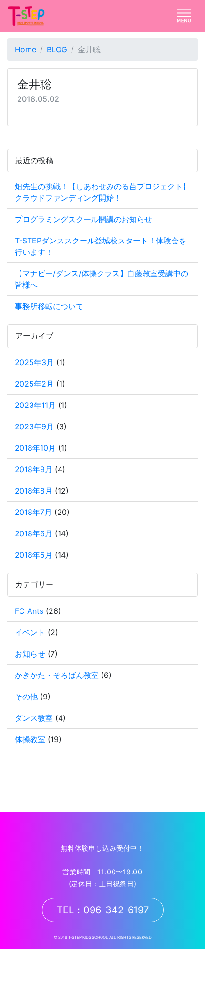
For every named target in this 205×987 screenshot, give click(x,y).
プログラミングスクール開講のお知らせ (83, 219)
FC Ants (29, 611)
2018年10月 (35, 448)
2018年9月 (33, 469)
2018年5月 (33, 555)
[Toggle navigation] (184, 15)
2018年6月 (33, 533)
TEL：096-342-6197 (103, 910)
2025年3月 (34, 362)
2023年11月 (35, 405)
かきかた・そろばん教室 (57, 675)
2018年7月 (33, 512)
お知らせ (30, 653)
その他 (26, 696)
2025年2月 (34, 383)
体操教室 (30, 739)
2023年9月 (34, 426)
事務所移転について (49, 306)
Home (25, 49)
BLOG (57, 49)
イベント (30, 632)
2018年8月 (33, 490)
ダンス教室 (34, 718)
